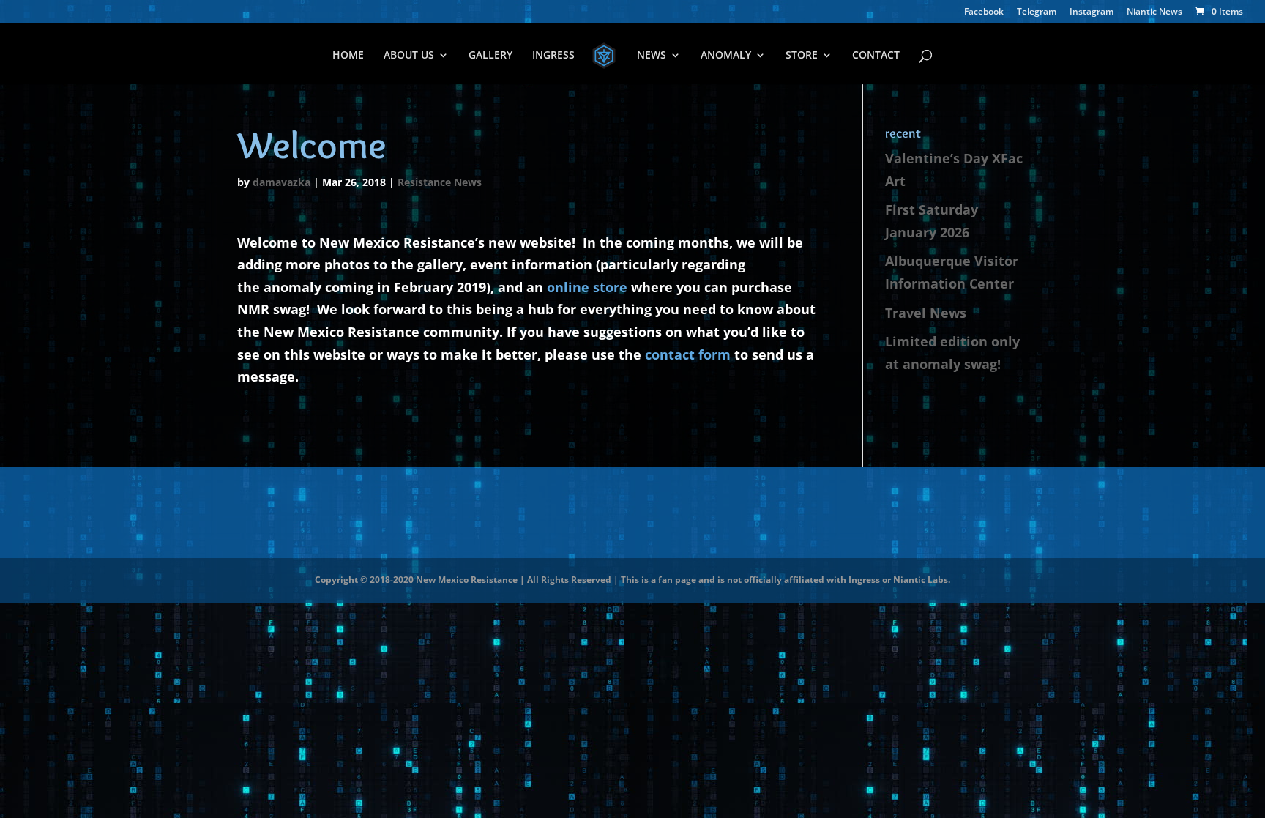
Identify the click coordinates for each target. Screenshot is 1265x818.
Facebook (984, 12)
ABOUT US (409, 56)
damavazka (281, 182)
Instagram (1091, 12)
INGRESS (553, 56)
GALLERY (490, 56)
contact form (688, 354)
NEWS (651, 56)
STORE (802, 56)
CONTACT (876, 56)
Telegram (1036, 12)
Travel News (925, 312)
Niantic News (1154, 12)
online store (587, 287)
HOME (348, 56)
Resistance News (440, 182)
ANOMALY (726, 56)
